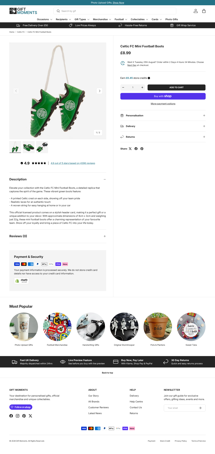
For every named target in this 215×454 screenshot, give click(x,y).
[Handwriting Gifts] (90, 327)
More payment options (163, 103)
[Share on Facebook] (136, 149)
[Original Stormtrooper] (124, 327)
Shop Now (174, 2)
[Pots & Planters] (157, 327)
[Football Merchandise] (57, 327)
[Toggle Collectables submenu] (147, 19)
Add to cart (177, 87)
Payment (151, 441)
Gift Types (80, 19)
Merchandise (100, 19)
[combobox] (114, 11)
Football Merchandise (57, 345)
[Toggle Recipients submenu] (70, 19)
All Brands (93, 401)
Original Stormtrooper (124, 345)
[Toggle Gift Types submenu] (88, 19)
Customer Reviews (98, 407)
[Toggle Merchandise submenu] (110, 19)
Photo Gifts (171, 19)
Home (11, 32)
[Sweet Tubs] (191, 327)
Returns (134, 413)
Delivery (134, 395)
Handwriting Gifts (90, 345)
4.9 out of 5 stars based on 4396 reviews (73, 163)
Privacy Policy (181, 441)
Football (119, 19)
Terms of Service (198, 441)
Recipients (62, 19)
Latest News (95, 413)
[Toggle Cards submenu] (160, 19)
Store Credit (165, 441)
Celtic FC (21, 32)
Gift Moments (21, 441)
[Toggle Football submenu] (126, 19)
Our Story (93, 395)
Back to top (107, 372)
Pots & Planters (157, 345)
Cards (155, 19)
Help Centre (136, 401)
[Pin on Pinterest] (142, 149)
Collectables (138, 19)
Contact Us (136, 407)
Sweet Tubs (191, 345)
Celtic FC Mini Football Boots (39, 32)
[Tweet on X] (130, 149)
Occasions (43, 19)
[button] (204, 11)
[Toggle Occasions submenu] (51, 19)
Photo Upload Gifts (24, 345)
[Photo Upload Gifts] (24, 327)
